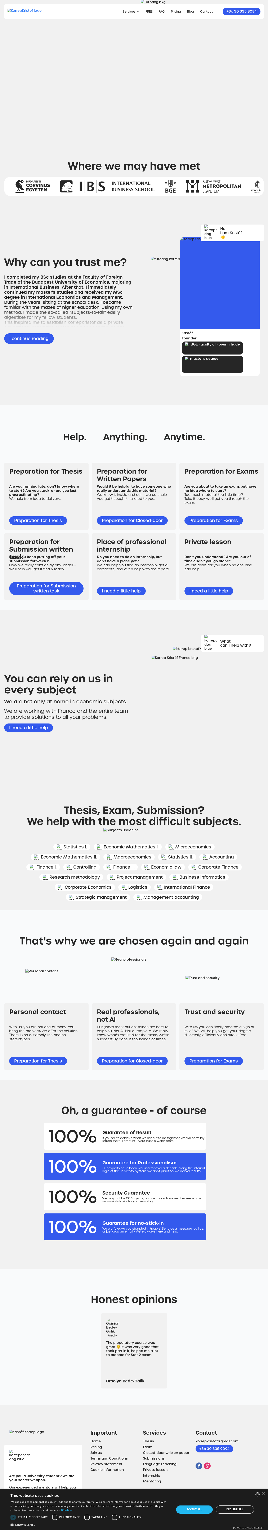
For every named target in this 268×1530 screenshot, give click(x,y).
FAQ (162, 11)
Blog (190, 11)
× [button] (263, 1494)
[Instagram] (207, 1465)
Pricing (176, 11)
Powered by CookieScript (248, 1527)
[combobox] (257, 1494)
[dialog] (134, 1509)
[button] (90, 1524)
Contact (206, 11)
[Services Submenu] (137, 11)
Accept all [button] (194, 1509)
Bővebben (67, 1510)
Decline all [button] (234, 1509)
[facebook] (199, 1465)
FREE (149, 11)
